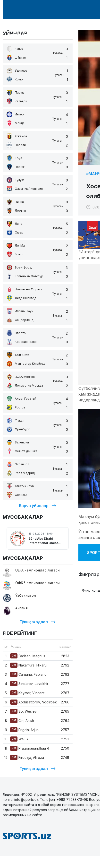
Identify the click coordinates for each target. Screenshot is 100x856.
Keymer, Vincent (28, 693)
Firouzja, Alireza (28, 757)
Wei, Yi (20, 739)
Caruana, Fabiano (29, 674)
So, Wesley (24, 711)
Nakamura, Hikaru (29, 665)
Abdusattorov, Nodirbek (34, 702)
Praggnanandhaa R (30, 748)
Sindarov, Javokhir (30, 684)
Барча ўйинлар (34, 505)
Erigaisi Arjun (25, 730)
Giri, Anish (23, 720)
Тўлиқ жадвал (33, 621)
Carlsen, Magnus (28, 656)
